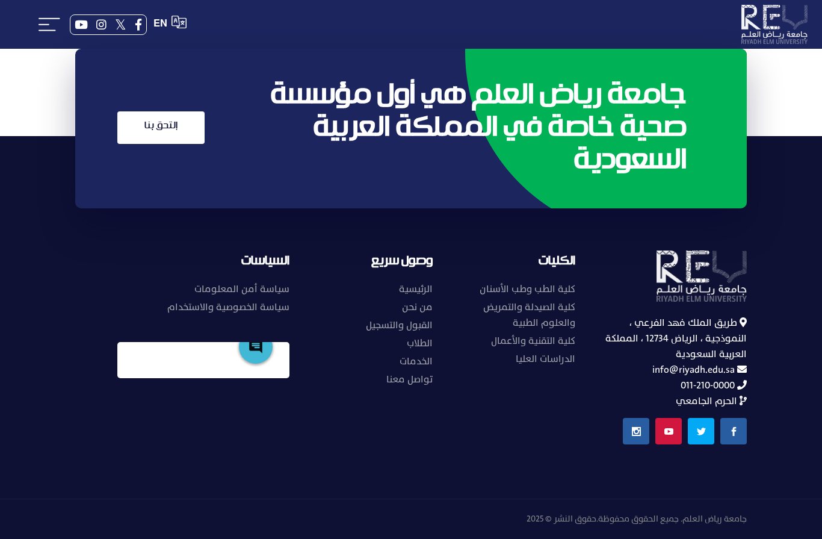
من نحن (417, 307)
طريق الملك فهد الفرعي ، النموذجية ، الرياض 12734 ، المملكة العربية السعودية (676, 338)
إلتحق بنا (161, 125)
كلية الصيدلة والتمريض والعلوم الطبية (529, 315)
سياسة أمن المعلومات (241, 289)
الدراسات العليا (545, 359)
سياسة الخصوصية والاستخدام (228, 307)
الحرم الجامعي (708, 401)
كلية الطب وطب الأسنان (527, 289)
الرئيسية (416, 289)
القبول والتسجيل (399, 325)
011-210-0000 (709, 385)
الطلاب (420, 343)
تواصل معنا (409, 379)
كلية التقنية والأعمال (533, 341)
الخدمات (416, 361)
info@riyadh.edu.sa (694, 370)
